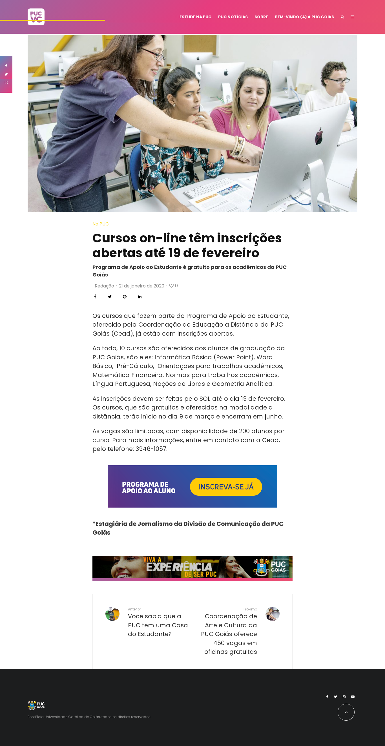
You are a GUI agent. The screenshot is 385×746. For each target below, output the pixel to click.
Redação (104, 286)
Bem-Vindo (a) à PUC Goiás (304, 17)
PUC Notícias (233, 17)
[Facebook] (327, 696)
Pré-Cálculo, (135, 366)
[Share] (95, 297)
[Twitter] (335, 696)
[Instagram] (344, 696)
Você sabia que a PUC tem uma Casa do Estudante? (158, 622)
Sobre (261, 17)
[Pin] (125, 297)
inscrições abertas (205, 333)
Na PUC (100, 224)
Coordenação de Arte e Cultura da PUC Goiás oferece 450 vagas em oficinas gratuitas (229, 631)
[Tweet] (110, 297)
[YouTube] (352, 696)
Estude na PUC (195, 17)
